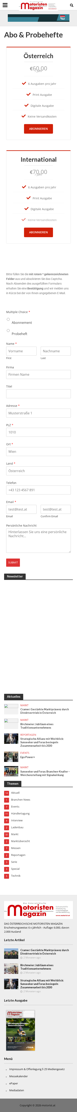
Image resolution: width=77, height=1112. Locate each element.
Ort (9, 444)
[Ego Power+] (11, 756)
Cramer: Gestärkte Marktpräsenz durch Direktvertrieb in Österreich (44, 711)
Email (11, 502)
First (8, 358)
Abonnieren (38, 129)
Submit (13, 562)
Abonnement (22, 322)
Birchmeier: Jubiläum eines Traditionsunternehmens (36, 726)
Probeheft (19, 334)
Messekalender (18, 1076)
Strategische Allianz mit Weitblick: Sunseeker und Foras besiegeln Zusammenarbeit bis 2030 (42, 742)
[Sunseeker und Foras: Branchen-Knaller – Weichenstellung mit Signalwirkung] (11, 771)
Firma (10, 367)
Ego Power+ (27, 757)
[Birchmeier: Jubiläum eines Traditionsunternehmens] (11, 723)
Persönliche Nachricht (21, 525)
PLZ (9, 425)
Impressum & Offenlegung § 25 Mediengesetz (37, 1069)
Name (11, 344)
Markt (24, 705)
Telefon (11, 483)
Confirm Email (49, 516)
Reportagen (28, 734)
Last (43, 358)
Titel (9, 386)
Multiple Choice (18, 312)
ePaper (13, 1083)
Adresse (13, 406)
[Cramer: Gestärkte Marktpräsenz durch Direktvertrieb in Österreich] (11, 709)
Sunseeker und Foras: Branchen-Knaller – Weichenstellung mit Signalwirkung (45, 773)
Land (10, 463)
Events (24, 753)
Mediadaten (16, 1090)
